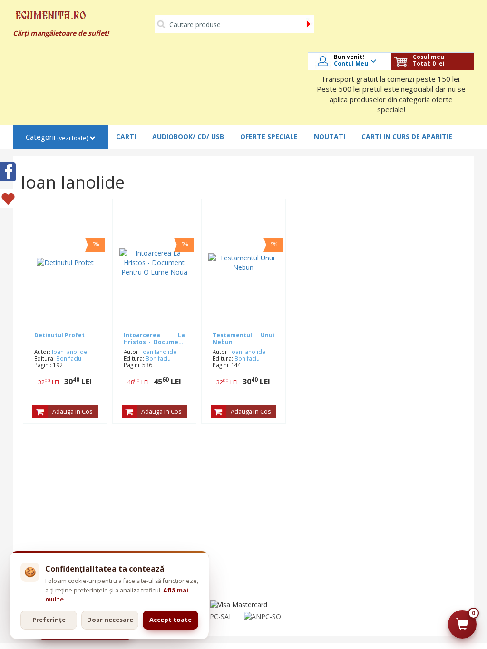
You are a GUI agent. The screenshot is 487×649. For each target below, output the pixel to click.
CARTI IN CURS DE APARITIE (406, 136)
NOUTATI (329, 136)
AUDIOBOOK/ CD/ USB (188, 136)
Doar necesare (110, 619)
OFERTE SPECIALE (269, 136)
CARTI (126, 136)
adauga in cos (72, 412)
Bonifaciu (68, 358)
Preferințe (49, 619)
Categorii (57, 137)
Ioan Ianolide (69, 351)
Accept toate (170, 619)
